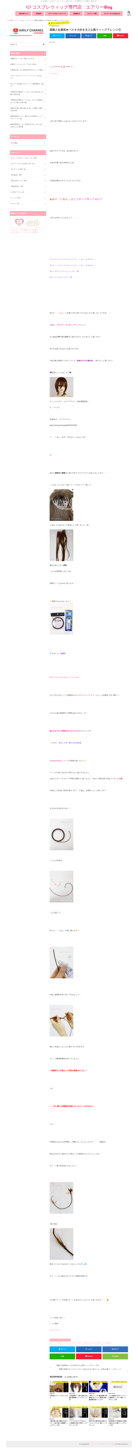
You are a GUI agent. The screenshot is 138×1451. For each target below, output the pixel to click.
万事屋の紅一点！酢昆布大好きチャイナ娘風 (26, 70)
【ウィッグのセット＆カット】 (57, 13)
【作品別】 (38, 13)
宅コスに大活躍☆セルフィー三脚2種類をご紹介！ (27, 85)
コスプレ (102, 1343)
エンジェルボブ (91, 1343)
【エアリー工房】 (92, 13)
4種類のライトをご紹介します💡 (22, 58)
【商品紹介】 (77, 13)
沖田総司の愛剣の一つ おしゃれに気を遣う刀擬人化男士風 (26, 93)
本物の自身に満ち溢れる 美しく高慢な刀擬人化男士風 (26, 109)
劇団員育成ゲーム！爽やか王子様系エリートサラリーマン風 (26, 117)
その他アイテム (17, 192)
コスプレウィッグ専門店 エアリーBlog (72, 6)
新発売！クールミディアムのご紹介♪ (23, 64)
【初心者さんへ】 (24, 13)
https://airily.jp (54, 73)
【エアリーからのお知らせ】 (112, 13)
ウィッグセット (79, 1343)
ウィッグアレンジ (66, 1343)
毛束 (109, 1343)
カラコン (14, 203)
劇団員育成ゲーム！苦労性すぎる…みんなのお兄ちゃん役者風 (26, 125)
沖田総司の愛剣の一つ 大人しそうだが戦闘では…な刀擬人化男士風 (26, 101)
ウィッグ (54, 1343)
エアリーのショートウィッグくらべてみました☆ (26, 77)
